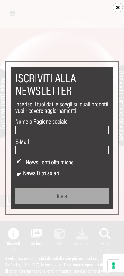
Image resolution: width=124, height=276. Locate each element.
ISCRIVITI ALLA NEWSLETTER (45, 84)
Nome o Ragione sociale (41, 121)
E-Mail (22, 142)
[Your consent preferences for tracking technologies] (113, 265)
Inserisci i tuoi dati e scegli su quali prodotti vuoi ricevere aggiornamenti (61, 107)
